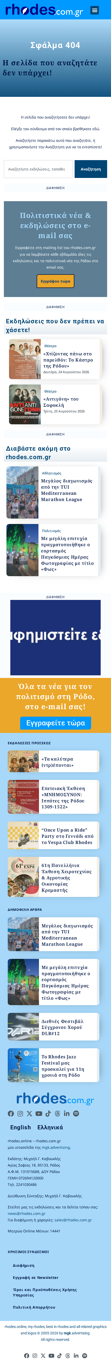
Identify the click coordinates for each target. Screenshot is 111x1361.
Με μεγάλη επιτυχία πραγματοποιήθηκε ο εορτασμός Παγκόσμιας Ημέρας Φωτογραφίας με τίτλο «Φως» (67, 553)
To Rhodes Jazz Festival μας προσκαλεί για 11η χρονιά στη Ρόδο (63, 1066)
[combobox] (38, 169)
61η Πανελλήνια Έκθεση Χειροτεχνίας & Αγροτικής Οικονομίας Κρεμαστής (67, 877)
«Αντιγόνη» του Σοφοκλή (61, 402)
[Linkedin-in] (67, 1113)
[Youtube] (39, 1113)
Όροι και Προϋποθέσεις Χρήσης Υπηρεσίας (45, 1292)
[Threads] (57, 1113)
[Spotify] (76, 1113)
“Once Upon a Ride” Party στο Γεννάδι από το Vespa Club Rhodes (68, 836)
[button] (94, 10)
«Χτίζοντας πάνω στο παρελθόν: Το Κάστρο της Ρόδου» (68, 360)
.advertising (77, 1333)
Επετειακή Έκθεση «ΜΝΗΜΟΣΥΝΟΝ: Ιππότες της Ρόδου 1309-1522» (63, 797)
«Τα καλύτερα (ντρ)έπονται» (58, 762)
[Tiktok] (48, 1113)
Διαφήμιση (23, 1265)
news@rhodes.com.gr (26, 1213)
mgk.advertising (56, 1147)
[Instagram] (20, 1113)
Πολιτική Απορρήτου (34, 1307)
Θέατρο (50, 345)
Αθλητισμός (51, 473)
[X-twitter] (29, 1113)
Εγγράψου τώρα (55, 281)
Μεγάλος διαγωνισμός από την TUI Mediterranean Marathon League (67, 490)
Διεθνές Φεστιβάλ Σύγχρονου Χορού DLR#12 (63, 1027)
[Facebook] (11, 1113)
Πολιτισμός (51, 530)
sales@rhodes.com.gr (73, 1219)
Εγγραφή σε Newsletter (36, 1277)
